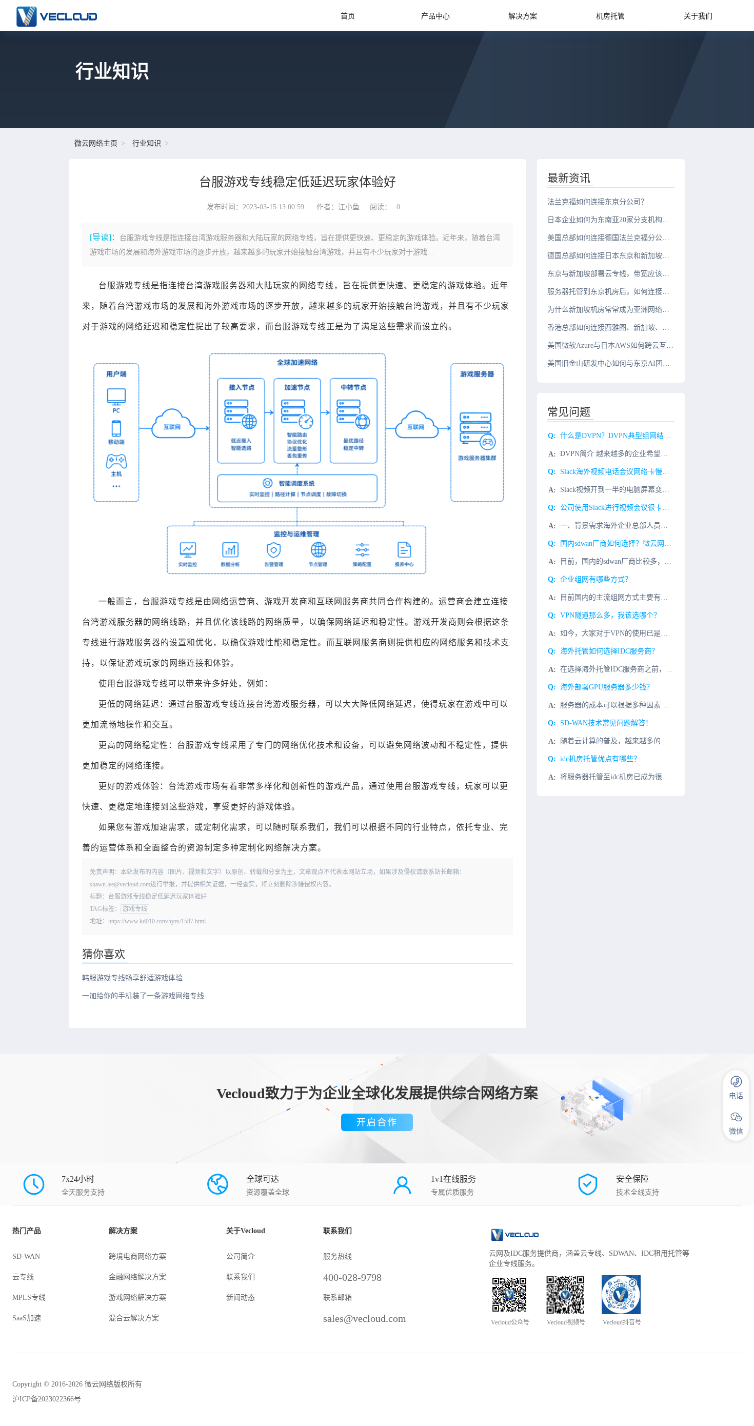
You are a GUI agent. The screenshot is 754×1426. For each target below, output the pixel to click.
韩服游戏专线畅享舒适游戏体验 (132, 978)
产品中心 (435, 16)
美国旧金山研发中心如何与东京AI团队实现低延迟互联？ (637, 363)
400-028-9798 (352, 1277)
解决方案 (522, 16)
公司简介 (240, 1256)
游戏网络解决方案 (137, 1297)
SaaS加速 (26, 1318)
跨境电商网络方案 (137, 1256)
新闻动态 (240, 1297)
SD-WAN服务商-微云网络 (85, 15)
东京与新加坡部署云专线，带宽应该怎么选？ (619, 274)
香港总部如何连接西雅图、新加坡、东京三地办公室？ (633, 327)
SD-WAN (26, 1256)
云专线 (23, 1277)
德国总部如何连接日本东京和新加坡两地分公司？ (626, 256)
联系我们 (240, 1277)
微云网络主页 (95, 143)
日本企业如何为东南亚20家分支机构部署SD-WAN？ (629, 220)
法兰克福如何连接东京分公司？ (597, 202)
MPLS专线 (29, 1297)
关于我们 (698, 16)
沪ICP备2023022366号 (46, 1399)
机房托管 (610, 16)
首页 (348, 16)
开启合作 (377, 1122)
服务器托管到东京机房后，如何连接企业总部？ (622, 291)
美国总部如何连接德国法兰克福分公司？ (612, 238)
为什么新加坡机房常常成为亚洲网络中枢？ (615, 309)
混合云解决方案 (134, 1318)
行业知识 (146, 143)
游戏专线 (135, 909)
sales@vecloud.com (364, 1318)
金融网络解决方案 (137, 1277)
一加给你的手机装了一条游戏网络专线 (143, 996)
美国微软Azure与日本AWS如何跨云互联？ (614, 345)
